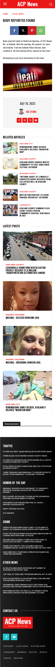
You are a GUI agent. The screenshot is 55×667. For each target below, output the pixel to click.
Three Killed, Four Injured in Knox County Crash (25, 456)
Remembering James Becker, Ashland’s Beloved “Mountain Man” (34, 149)
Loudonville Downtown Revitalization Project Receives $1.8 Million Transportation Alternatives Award (26, 270)
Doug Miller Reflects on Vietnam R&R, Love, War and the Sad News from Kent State (26, 579)
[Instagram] (24, 120)
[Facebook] (14, 30)
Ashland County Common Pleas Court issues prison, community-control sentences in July (35, 212)
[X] (23, 30)
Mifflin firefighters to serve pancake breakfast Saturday (34, 196)
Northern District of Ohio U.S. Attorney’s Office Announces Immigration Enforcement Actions (25, 592)
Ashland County (28, 159)
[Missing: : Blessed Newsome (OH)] (27, 296)
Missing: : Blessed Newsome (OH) (22, 317)
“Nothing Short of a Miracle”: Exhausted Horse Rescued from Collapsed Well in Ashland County (35, 180)
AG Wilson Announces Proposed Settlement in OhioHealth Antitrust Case (24, 569)
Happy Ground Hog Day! (13, 509)
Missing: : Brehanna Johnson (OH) (23, 362)
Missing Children (15, 315)
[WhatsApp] (40, 30)
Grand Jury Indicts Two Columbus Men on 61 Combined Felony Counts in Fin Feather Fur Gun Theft (27, 547)
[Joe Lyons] (22, 112)
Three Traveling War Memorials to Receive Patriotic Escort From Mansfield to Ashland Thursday (27, 473)
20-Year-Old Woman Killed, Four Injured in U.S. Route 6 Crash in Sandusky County (27, 461)
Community (25, 205)
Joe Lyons (31, 112)
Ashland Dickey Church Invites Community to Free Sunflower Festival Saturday (34, 165)
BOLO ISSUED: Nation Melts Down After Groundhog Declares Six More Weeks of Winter (26, 497)
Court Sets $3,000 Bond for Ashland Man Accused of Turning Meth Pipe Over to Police (27, 535)
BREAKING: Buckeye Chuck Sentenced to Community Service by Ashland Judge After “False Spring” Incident (25, 490)
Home (5, 13)
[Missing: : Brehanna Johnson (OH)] (27, 340)
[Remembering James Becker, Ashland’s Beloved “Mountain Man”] (10, 148)
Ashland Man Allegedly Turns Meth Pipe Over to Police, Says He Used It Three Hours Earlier (25, 541)
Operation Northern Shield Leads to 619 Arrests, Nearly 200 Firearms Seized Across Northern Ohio (26, 528)
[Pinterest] (32, 30)
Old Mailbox (8, 513)
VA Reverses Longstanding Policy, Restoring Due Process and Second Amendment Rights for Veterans (27, 586)
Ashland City (26, 144)
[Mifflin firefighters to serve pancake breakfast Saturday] (10, 195)
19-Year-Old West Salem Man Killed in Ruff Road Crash (27, 452)
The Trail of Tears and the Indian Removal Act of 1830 (27, 574)
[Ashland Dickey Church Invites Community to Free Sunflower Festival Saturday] (10, 163)
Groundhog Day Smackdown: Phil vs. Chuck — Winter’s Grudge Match (23, 504)
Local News (18, 13)
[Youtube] (35, 120)
